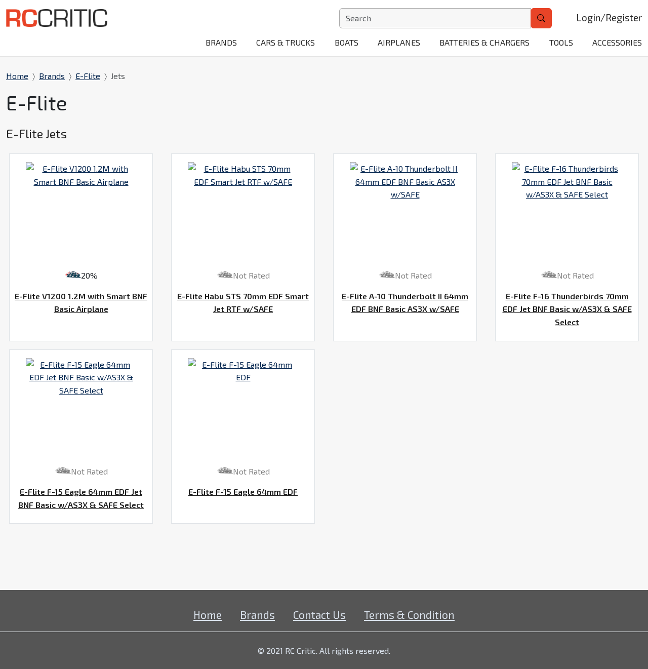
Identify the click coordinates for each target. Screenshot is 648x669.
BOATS (346, 42)
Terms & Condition (409, 614)
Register (623, 17)
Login (588, 17)
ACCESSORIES (617, 42)
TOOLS (561, 42)
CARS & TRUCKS (285, 42)
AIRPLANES (399, 42)
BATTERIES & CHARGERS (484, 42)
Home (17, 76)
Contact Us (319, 614)
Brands (221, 42)
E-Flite (87, 76)
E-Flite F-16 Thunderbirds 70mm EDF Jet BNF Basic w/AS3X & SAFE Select (567, 309)
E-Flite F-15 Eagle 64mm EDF (243, 491)
